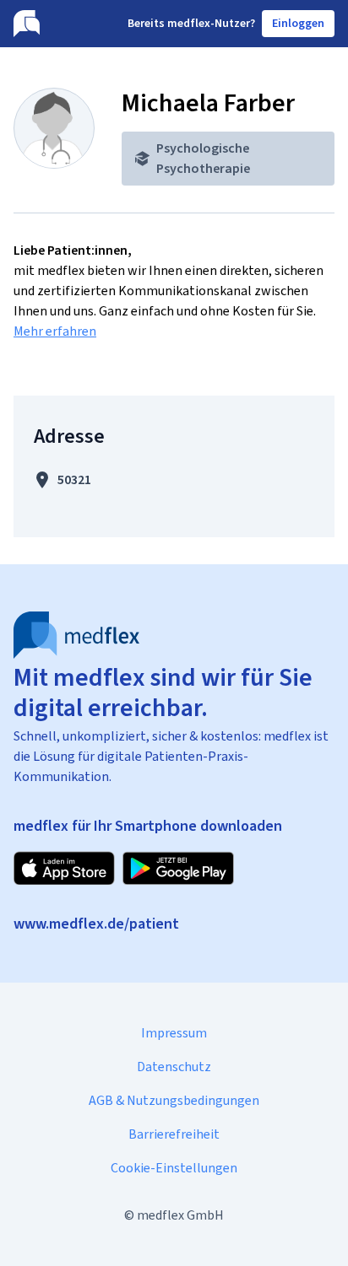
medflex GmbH (180, 1215)
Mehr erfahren (55, 331)
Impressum (174, 1033)
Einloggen (298, 23)
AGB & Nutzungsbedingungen (174, 1100)
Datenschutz (174, 1066)
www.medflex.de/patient (96, 923)
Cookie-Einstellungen (174, 1168)
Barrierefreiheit (174, 1134)
